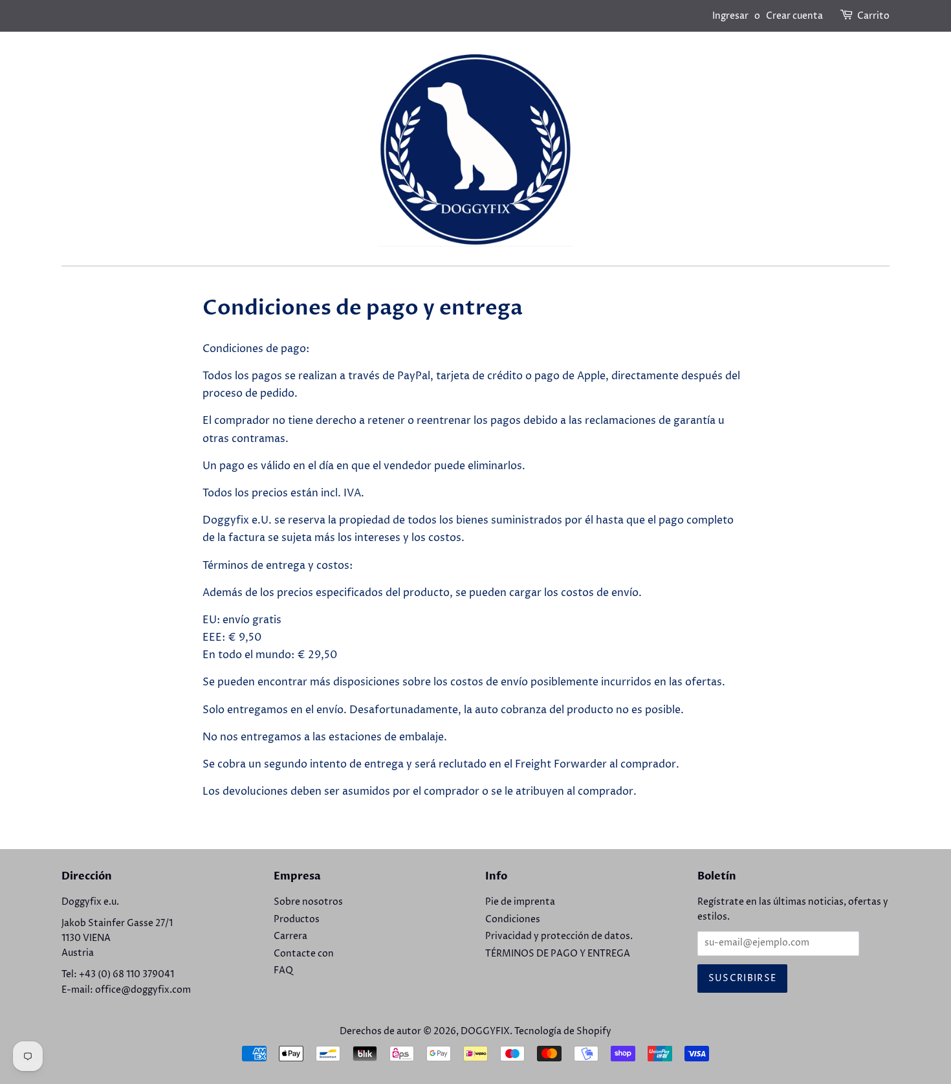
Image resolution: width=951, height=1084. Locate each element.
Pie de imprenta (520, 902)
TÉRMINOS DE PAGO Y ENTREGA (557, 954)
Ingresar (730, 16)
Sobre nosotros (308, 902)
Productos (297, 919)
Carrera (290, 936)
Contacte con (304, 954)
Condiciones (512, 919)
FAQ (283, 971)
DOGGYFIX (485, 1031)
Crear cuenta (794, 16)
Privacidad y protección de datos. (559, 936)
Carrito (873, 16)
